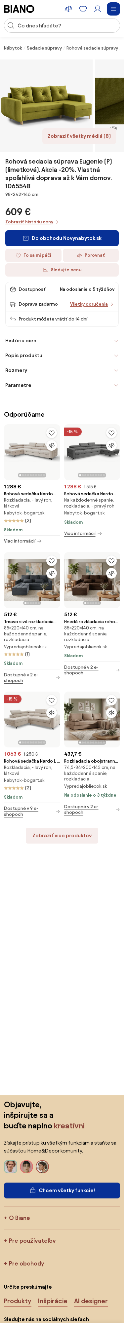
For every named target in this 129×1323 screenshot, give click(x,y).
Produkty (17, 1300)
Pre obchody (26, 1263)
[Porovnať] (51, 445)
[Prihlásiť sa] (97, 9)
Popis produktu (23, 355)
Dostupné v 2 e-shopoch (21, 677)
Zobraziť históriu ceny (29, 221)
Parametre (18, 385)
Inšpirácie (52, 1300)
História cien (20, 340)
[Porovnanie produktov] (68, 9)
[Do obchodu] (46, 105)
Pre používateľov (32, 1240)
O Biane (19, 1218)
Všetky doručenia (89, 304)
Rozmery (16, 370)
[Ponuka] (113, 9)
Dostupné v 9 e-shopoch (21, 811)
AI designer (91, 1300)
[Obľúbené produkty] (83, 9)
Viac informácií (19, 541)
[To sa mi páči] (51, 433)
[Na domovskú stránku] (19, 9)
